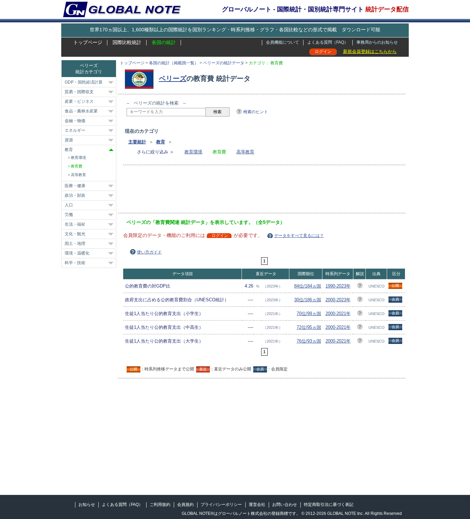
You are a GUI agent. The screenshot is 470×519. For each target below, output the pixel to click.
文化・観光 (75, 233)
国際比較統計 (127, 42)
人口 (69, 205)
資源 (69, 140)
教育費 (76, 166)
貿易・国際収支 (79, 91)
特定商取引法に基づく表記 (328, 504)
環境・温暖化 (77, 253)
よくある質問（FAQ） (327, 42)
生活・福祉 (75, 224)
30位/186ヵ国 (307, 299)
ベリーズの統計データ (223, 63)
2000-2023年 (338, 299)
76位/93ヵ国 (309, 341)
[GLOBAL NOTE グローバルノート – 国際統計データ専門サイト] (122, 15)
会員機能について (282, 42)
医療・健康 (75, 185)
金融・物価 (75, 120)
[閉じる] (111, 150)
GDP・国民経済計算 (84, 82)
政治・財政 (75, 195)
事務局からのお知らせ (377, 42)
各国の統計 (164, 42)
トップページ (87, 42)
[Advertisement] (252, 191)
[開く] (111, 82)
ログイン (323, 51)
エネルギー (75, 130)
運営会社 (257, 504)
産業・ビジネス (79, 101)
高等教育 (245, 151)
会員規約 (185, 504)
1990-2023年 (338, 286)
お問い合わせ (284, 504)
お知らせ (86, 504)
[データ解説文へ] (360, 286)
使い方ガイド (149, 252)
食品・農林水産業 (81, 111)
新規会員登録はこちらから (370, 51)
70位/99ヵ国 (309, 313)
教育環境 (193, 151)
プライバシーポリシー (221, 504)
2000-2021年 (338, 313)
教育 (160, 141)
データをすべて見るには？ (299, 235)
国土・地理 (75, 243)
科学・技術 (75, 262)
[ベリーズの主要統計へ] (141, 78)
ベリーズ (172, 78)
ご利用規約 (160, 504)
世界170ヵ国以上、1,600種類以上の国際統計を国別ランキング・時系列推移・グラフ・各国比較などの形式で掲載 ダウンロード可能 (235, 29)
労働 (69, 214)
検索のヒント (255, 111)
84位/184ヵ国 (307, 286)
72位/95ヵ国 (309, 327)
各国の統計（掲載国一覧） (174, 63)
